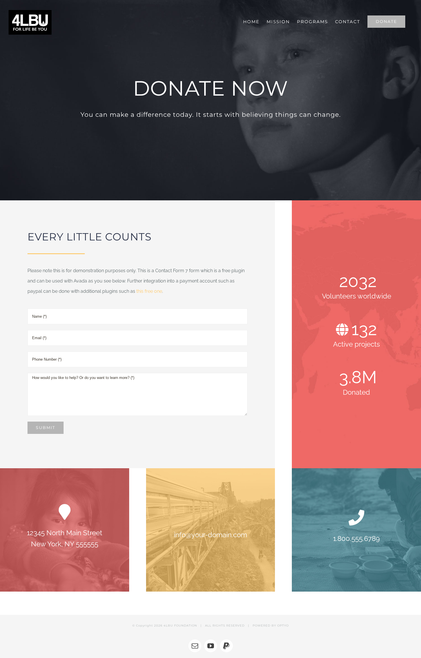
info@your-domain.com (210, 535)
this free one (149, 291)
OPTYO (283, 625)
